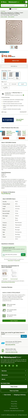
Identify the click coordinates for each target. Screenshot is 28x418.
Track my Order (14, 390)
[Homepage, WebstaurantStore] (14, 2)
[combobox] (14, 5)
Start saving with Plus (10, 344)
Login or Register (14, 320)
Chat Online (7, 394)
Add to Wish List (14, 66)
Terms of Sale (14, 401)
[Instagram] (2, 366)
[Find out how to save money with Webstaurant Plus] (1, 131)
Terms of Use (10, 260)
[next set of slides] (27, 135)
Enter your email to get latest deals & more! (12, 333)
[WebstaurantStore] (14, 357)
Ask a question (11, 16)
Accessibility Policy (14, 408)
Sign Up (24, 336)
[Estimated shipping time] (23, 95)
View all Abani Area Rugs (19, 120)
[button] (12, 47)
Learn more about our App (11, 352)
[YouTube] (5, 366)
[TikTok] (13, 366)
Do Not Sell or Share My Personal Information (14, 410)
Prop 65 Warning (5, 193)
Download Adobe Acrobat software (8, 282)
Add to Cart (6, 138)
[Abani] (7, 120)
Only (2, 54)
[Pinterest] (17, 366)
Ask (23, 254)
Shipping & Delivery (20, 394)
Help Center (14, 386)
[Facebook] (9, 366)
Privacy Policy (17, 260)
